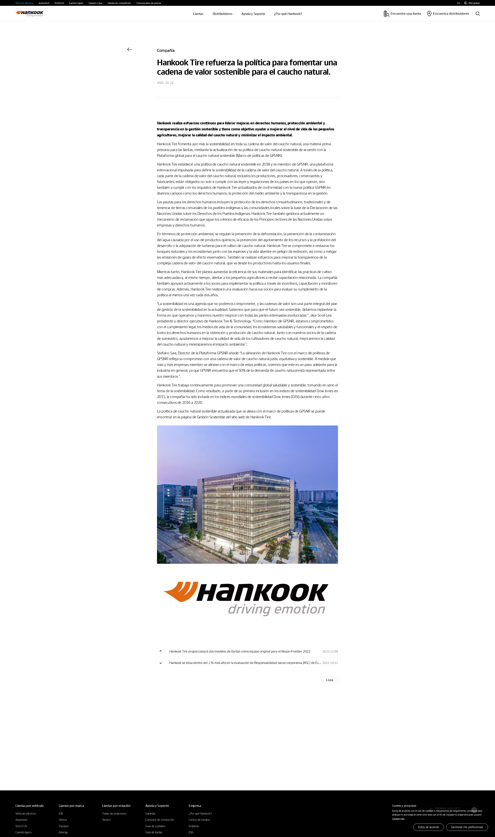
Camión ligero (76, 3)
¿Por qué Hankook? (288, 13)
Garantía (150, 813)
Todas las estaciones (114, 813)
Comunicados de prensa (149, 3)
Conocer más (398, 818)
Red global (474, 2)
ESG (191, 832)
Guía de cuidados (155, 826)
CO (458, 3)
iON (61, 813)
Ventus (63, 820)
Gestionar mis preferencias (467, 827)
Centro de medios (199, 820)
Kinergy (63, 832)
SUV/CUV (59, 3)
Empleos (194, 826)
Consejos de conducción (159, 820)
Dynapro (64, 826)
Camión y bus (95, 3)
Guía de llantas (153, 832)
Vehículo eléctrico (24, 3)
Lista (329, 680)
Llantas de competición (119, 3)
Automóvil (44, 3)
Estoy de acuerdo (428, 827)
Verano (106, 820)
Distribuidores (222, 13)
